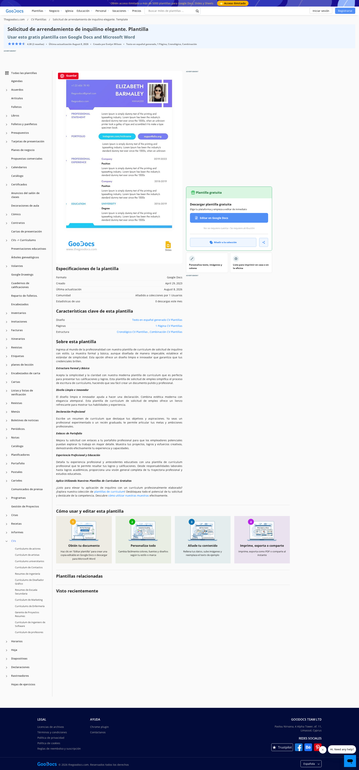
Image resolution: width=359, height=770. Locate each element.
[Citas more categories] (6, 515)
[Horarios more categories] (6, 642)
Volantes (17, 266)
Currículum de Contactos (29, 567)
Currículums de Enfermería (30, 606)
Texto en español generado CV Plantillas (157, 320)
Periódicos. (18, 429)
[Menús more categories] (6, 412)
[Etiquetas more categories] (6, 356)
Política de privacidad (50, 737)
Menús (15, 411)
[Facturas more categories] (6, 330)
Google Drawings (22, 274)
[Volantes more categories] (6, 266)
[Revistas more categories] (6, 348)
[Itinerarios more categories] (6, 339)
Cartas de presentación (26, 231)
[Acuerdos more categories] (6, 90)
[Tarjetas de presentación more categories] (6, 142)
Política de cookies (48, 743)
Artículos (17, 98)
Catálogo (17, 176)
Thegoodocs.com (14, 19)
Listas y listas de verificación (22, 392)
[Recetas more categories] (6, 524)
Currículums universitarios (29, 561)
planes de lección (22, 364)
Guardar (71, 75)
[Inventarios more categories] (6, 313)
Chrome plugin (99, 727)
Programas (18, 498)
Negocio (54, 11)
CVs (13, 541)
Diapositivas (19, 658)
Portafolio (18, 463)
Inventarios (18, 313)
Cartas (15, 382)
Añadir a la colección (225, 242)
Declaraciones (20, 667)
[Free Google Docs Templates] (15, 11)
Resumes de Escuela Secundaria (26, 591)
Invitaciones (19, 321)
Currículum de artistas (27, 554)
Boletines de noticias (25, 420)
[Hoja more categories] (6, 650)
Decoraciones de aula (25, 205)
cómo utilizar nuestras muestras (128, 495)
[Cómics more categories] (6, 214)
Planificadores (20, 454)
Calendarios (19, 167)
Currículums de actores (28, 548)
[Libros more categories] (6, 116)
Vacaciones (119, 11)
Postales (16, 472)
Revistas (16, 347)
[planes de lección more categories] (6, 365)
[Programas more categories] (6, 498)
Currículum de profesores (29, 632)
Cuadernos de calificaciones (20, 285)
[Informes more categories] (6, 532)
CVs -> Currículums (23, 240)
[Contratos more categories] (6, 223)
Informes (17, 532)
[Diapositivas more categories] (6, 659)
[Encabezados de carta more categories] (6, 373)
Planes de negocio (23, 150)
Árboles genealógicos (25, 257)
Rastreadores (20, 675)
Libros (15, 115)
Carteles (16, 480)
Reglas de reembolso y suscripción (59, 748)
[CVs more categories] (6, 541)
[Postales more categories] (6, 472)
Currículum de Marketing (29, 599)
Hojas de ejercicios (23, 684)
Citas (14, 515)
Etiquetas (17, 356)
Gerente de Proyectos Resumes (27, 614)
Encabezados (19, 304)
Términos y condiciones (52, 732)
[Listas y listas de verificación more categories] (6, 391)
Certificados (19, 184)
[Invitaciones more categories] (6, 322)
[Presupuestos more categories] (6, 133)
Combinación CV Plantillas (166, 332)
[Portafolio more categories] (6, 464)
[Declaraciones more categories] (6, 667)
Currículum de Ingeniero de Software (30, 624)
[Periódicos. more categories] (6, 429)
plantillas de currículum (109, 491)
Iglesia (69, 11)
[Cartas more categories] (6, 382)
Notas (15, 437)
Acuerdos (17, 89)
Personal (101, 11)
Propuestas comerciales (26, 158)
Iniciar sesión (321, 11)
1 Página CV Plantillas (169, 326)
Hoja (14, 650)
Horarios (16, 641)
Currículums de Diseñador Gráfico (29, 581)
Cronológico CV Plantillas (132, 332)
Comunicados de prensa (27, 489)
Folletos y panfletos (24, 124)
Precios (136, 11)
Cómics (16, 214)
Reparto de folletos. (24, 295)
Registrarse (345, 11)
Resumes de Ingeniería (27, 573)
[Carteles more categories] (6, 481)
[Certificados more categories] (6, 185)
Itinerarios (18, 339)
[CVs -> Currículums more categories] (6, 240)
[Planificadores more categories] (6, 455)
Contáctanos (98, 732)
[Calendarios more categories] (6, 167)
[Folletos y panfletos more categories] (6, 124)
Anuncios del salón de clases (25, 195)
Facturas (17, 330)
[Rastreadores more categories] (6, 676)
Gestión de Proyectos (25, 506)
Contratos (18, 223)
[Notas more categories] (6, 438)
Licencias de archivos (50, 727)
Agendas (16, 81)
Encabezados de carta (25, 373)
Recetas (16, 523)
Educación (83, 11)
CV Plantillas (39, 19)
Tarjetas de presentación (27, 141)
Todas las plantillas (24, 73)
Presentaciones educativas (28, 248)
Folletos (16, 107)
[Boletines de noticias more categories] (6, 420)
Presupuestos (20, 132)
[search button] (197, 11)
